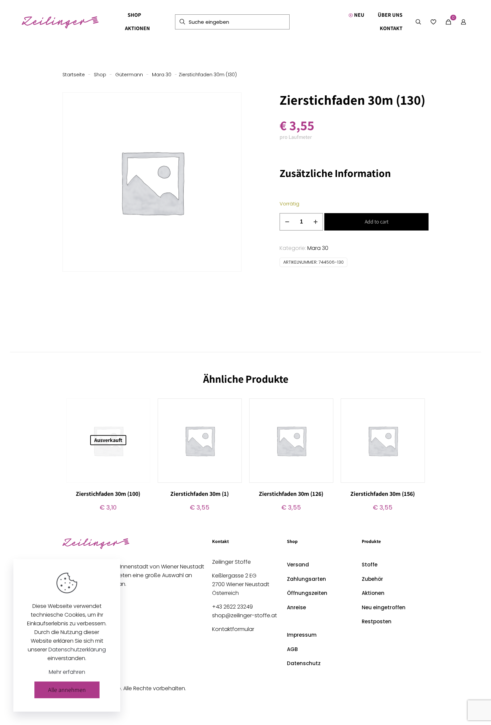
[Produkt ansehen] (141, 408)
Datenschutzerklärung (77, 649)
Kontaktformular (233, 629)
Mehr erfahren (67, 672)
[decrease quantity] (287, 222)
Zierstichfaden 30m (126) (291, 493)
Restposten (376, 621)
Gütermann (129, 74)
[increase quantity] (315, 222)
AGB (292, 649)
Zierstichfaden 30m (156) (382, 493)
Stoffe (369, 564)
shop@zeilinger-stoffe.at (244, 615)
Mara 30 (161, 74)
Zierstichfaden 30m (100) (108, 493)
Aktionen (373, 593)
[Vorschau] (141, 437)
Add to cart (376, 221)
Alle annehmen (67, 690)
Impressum (302, 634)
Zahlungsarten (306, 578)
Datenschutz (304, 663)
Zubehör (372, 578)
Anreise (296, 607)
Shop (100, 74)
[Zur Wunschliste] (141, 422)
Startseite (73, 74)
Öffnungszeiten (307, 593)
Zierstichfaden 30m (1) (199, 493)
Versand (298, 564)
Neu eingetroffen (383, 607)
